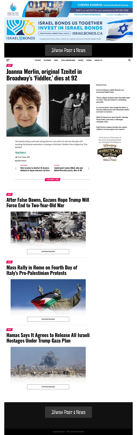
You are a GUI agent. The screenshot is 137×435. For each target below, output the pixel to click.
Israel (56, 60)
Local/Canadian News (68, 60)
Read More (20, 152)
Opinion (89, 60)
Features (38, 60)
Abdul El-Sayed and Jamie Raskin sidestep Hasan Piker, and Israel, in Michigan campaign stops (112, 119)
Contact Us (98, 60)
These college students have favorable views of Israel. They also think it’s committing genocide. (113, 100)
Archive (80, 60)
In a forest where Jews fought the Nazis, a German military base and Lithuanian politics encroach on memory (113, 110)
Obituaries (47, 60)
